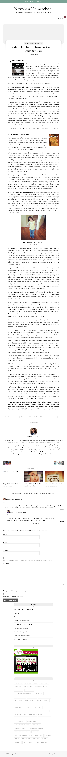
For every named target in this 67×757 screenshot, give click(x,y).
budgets (18, 686)
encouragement (44, 697)
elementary (32, 697)
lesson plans (19, 721)
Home (27, 1)
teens (17, 738)
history (29, 707)
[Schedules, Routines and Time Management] (60, 463)
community (29, 690)
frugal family (30, 704)
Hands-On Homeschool (21, 620)
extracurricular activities (24, 700)
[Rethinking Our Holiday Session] (7, 463)
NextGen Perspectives (21, 632)
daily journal (24, 416)
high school (19, 707)
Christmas (18, 690)
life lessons (42, 416)
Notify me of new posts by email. (13, 596)
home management (21, 711)
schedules (38, 735)
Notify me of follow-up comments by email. (16, 591)
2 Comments (33, 422)
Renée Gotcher (34, 54)
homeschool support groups (25, 717)
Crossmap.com (17, 454)
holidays (38, 707)
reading (35, 731)
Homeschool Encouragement (24, 624)
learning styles (44, 717)
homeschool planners (36, 714)
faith (30, 416)
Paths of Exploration (35, 728)
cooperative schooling (23, 693)
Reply (62, 509)
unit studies (8, 418)
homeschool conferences (40, 711)
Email (5, 542)
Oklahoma (36, 724)
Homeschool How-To (21, 628)
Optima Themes (17, 754)
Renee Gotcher (16, 512)
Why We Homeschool (21, 639)
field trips (19, 704)
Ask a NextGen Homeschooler (24, 609)
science (48, 735)
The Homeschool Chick (48, 68)
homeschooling (20, 714)
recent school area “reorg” (35, 75)
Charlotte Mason (41, 686)
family (35, 416)
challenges (15, 416)
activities (18, 683)
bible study (8, 416)
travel (44, 738)
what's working (41, 742)
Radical (46, 248)
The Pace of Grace (48, 454)
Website (5, 550)
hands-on (41, 704)
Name (5, 534)
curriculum (38, 693)
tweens (17, 742)
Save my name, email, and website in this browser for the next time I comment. (27, 560)
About (32, 1)
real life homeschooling (23, 735)
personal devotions (51, 416)
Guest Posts (18, 617)
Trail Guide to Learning (30, 738)
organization (20, 728)
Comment (7, 563)
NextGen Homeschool (33, 8)
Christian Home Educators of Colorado (38, 444)
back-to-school (31, 683)
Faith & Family (18, 613)
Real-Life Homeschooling (33, 43)
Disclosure (38, 1)
